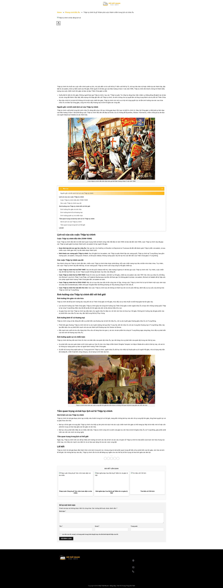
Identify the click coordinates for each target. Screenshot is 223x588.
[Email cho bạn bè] (111, 458)
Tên (61, 526)
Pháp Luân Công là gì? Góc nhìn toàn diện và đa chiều (75, 492)
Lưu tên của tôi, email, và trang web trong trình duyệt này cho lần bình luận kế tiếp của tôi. (90, 534)
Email (97, 526)
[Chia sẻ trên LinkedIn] (117, 458)
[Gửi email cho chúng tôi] (60, 5)
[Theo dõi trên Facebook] (58, 5)
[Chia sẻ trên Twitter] (108, 458)
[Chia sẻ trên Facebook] (105, 458)
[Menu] (165, 4)
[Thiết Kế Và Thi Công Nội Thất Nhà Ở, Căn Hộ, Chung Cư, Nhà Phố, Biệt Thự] (111, 4)
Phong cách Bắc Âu (72, 12)
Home (59, 12)
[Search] (161, 4)
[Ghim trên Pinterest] (114, 458)
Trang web (134, 526)
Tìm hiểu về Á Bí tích (147, 491)
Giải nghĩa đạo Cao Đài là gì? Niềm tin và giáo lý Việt (111, 492)
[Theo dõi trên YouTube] (62, 5)
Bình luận (62, 511)
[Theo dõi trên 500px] (65, 5)
